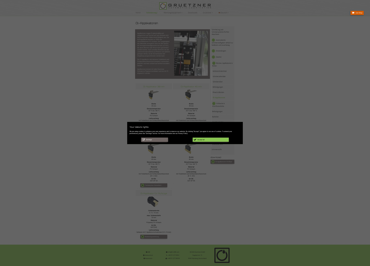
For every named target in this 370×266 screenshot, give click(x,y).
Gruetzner (207, 12)
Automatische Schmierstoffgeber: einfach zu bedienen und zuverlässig (222, 42)
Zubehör (219, 57)
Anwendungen (221, 51)
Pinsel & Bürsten (218, 92)
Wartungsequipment (172, 12)
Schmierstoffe (217, 149)
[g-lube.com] (185, 6)
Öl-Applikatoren (219, 98)
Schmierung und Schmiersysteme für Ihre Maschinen (220, 32)
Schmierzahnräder (219, 76)
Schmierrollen (218, 82)
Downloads (192, 12)
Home (138, 12)
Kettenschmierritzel (220, 71)
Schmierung (151, 12)
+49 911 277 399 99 (173, 258)
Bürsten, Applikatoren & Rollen (222, 64)
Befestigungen (218, 87)
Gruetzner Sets (217, 144)
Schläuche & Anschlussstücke (218, 104)
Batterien (215, 117)
